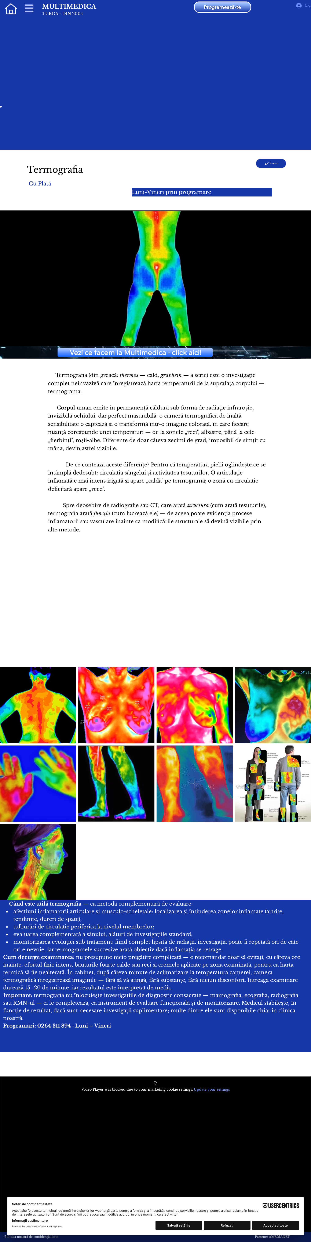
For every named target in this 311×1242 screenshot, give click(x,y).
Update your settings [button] (212, 1089)
